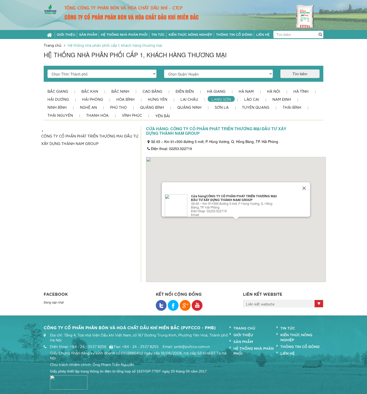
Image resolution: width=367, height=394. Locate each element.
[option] (306, 14)
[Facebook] (161, 305)
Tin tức (287, 328)
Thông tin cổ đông (300, 346)
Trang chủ (52, 45)
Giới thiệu (243, 334)
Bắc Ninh (120, 91)
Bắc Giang (57, 91)
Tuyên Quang (255, 107)
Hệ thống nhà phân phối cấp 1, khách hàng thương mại (115, 45)
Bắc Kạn (89, 91)
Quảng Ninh (189, 107)
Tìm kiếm (300, 73)
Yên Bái (162, 116)
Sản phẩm (243, 341)
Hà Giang (216, 91)
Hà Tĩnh (301, 91)
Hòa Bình (125, 99)
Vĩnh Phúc (132, 115)
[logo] (50, 8)
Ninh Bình (57, 107)
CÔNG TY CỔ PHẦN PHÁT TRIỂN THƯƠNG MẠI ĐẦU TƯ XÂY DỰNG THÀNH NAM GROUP (89, 140)
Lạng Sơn (221, 99)
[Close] (304, 188)
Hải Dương (58, 99)
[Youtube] (197, 305)
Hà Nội (273, 91)
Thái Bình (292, 107)
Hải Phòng (92, 99)
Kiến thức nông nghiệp (296, 337)
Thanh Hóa (97, 115)
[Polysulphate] (306, 14)
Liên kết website (260, 304)
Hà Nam (246, 91)
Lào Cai (251, 99)
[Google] (185, 305)
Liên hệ (287, 353)
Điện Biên (185, 91)
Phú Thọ (118, 107)
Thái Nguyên (60, 115)
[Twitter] (173, 305)
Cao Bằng (152, 91)
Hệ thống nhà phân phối (253, 351)
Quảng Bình (152, 107)
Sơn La (222, 107)
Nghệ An (88, 107)
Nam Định (281, 99)
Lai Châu (189, 99)
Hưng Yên (157, 99)
